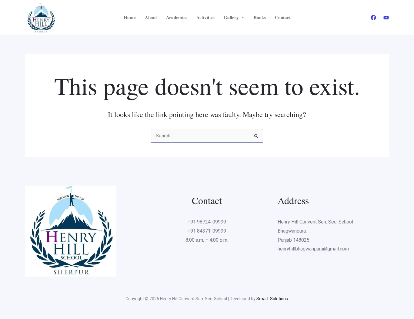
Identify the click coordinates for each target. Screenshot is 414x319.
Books (260, 17)
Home (130, 17)
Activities (205, 17)
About (151, 17)
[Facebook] (373, 17)
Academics (176, 17)
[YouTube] (386, 17)
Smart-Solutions (272, 298)
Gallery (231, 17)
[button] (242, 17)
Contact (283, 17)
